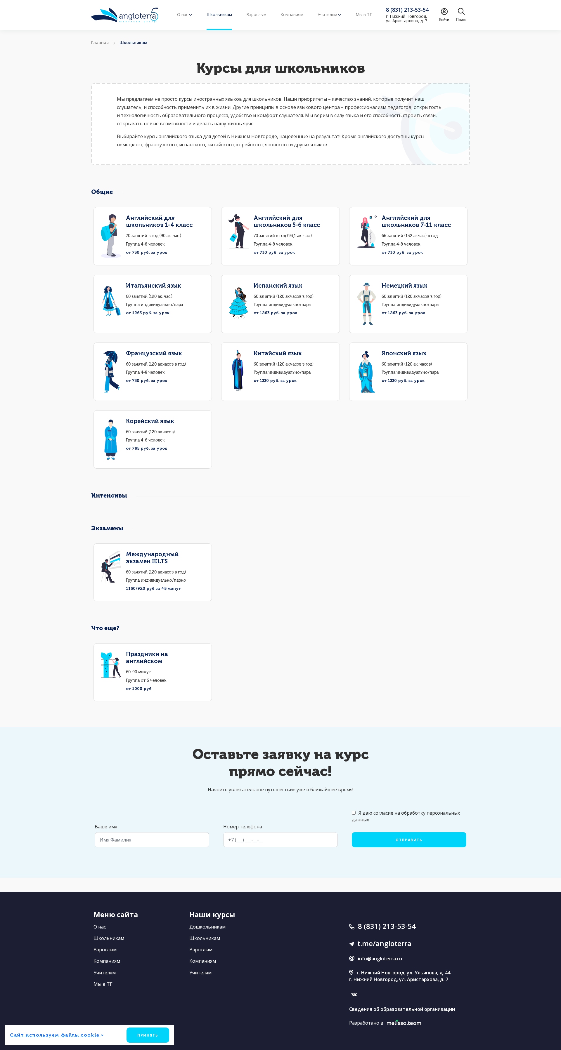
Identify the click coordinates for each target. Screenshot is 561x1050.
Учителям (105, 972)
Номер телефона (242, 826)
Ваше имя (106, 826)
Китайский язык (278, 353)
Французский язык (154, 353)
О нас (100, 927)
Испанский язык (278, 285)
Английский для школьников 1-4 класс (159, 221)
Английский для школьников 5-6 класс (287, 221)
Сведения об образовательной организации (402, 1009)
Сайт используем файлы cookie (55, 1035)
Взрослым (256, 14)
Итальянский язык (153, 285)
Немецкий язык (404, 285)
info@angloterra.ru (380, 958)
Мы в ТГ (364, 14)
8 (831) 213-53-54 (387, 926)
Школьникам (219, 14)
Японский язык (404, 353)
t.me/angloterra (384, 943)
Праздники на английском (147, 658)
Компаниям (291, 14)
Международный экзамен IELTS (152, 558)
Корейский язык (150, 421)
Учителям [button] (327, 14)
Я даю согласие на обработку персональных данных (406, 816)
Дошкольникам (207, 927)
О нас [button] (182, 14)
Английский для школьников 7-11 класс (416, 221)
